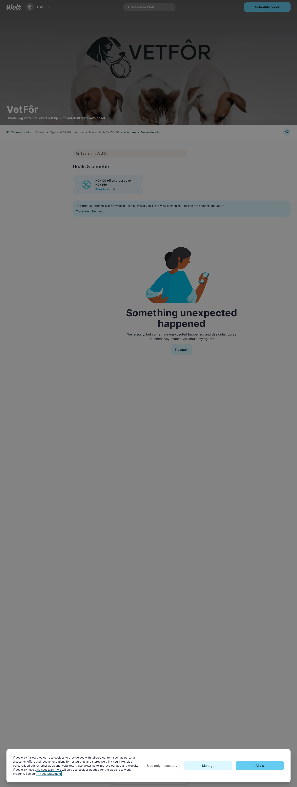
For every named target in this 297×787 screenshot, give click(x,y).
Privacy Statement (49, 773)
